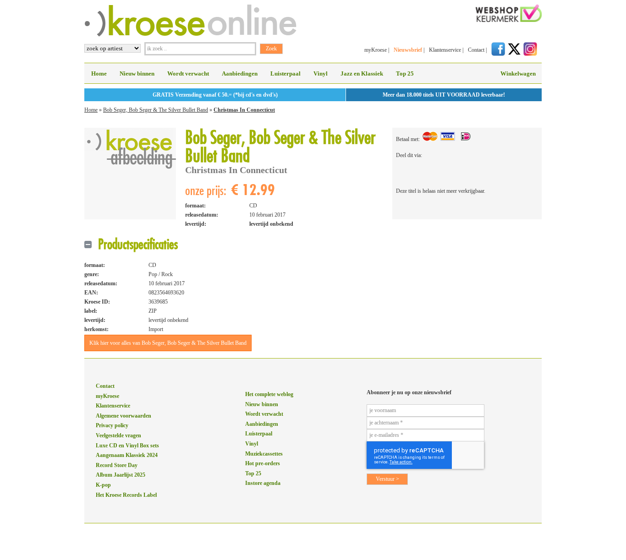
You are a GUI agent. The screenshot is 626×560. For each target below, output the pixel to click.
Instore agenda (262, 483)
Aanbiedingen (240, 73)
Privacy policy (112, 425)
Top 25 (405, 73)
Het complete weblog (269, 394)
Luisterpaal (285, 73)
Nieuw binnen (137, 73)
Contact (476, 50)
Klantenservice (445, 50)
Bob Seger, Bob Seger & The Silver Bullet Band (155, 110)
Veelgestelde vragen (118, 435)
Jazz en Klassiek (361, 73)
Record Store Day (116, 465)
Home (99, 73)
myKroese (375, 50)
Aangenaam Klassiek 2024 (127, 455)
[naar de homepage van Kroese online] (190, 35)
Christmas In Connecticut (244, 110)
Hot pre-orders (262, 463)
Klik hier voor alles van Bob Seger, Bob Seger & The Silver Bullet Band (168, 343)
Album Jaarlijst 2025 (120, 475)
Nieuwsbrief (408, 50)
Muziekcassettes (264, 454)
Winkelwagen (518, 73)
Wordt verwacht (188, 73)
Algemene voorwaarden (123, 416)
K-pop (103, 485)
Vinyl (320, 73)
